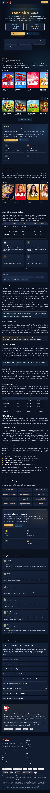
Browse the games (32, 33)
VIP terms (18, 525)
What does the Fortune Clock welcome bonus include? (16, 664)
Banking (27, 757)
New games (28, 746)
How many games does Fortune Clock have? (14, 673)
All (47, 70)
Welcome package (6, 757)
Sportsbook (31, 276)
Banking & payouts (39, 276)
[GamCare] (18, 729)
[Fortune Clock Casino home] (9, 2)
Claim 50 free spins (18, 33)
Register (44, 2)
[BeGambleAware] (9, 729)
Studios (27, 748)
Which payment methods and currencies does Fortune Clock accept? (20, 678)
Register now (8, 525)
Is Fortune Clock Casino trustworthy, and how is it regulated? (18, 645)
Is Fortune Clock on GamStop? (10, 659)
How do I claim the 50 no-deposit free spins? (14, 669)
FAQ (27, 755)
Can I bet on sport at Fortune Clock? (12, 688)
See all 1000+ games (25, 119)
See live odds (23, 140)
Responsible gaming (30, 759)
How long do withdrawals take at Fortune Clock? (15, 683)
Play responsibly (25, 279)
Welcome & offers (14, 276)
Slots (27, 742)
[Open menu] (3, 2)
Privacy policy (29, 763)
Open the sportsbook (10, 140)
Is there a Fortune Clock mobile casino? (13, 698)
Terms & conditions (30, 761)
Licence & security (15, 279)
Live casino (28, 744)
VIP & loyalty (7, 279)
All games (28, 740)
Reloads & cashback (6, 759)
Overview (6, 276)
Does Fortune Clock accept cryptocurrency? (14, 693)
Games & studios (23, 276)
